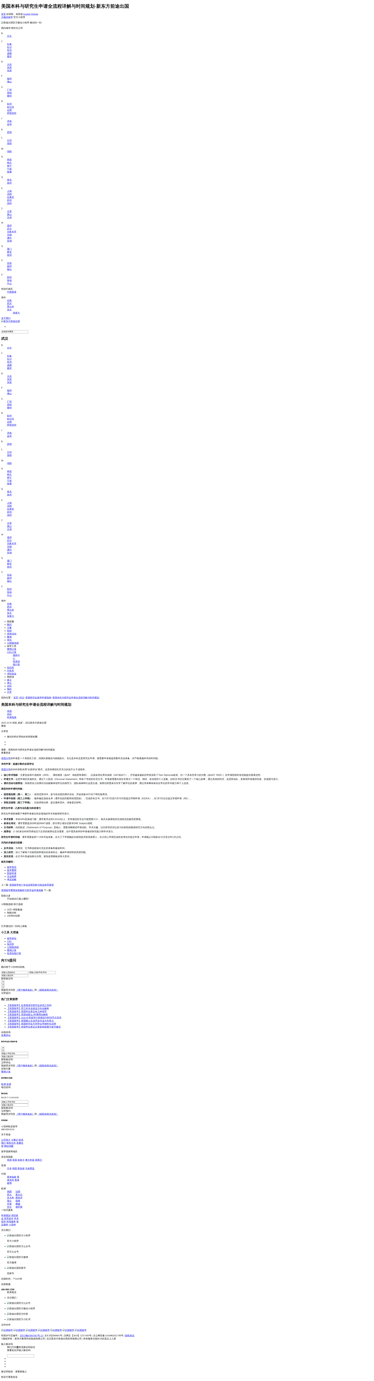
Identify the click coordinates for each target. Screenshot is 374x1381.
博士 (9, 683)
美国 (9, 711)
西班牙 (18, 1197)
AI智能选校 (13, 643)
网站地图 (8, 1146)
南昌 (9, 159)
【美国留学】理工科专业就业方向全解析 (28, 1008)
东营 (9, 70)
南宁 (9, 165)
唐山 (9, 214)
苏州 (9, 200)
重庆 (9, 56)
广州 (9, 90)
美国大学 (6, 758)
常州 (9, 50)
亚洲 (8, 1084)
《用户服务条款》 (25, 990)
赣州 (9, 96)
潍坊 (9, 238)
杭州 (9, 104)
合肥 (9, 110)
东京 (9, 309)
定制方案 (6, 1068)
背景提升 (8, 1218)
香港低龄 (11, 1177)
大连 (9, 64)
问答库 (10, 670)
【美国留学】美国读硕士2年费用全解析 (27, 1014)
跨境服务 (11, 1221)
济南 (9, 121)
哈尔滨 (10, 107)
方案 (9, 627)
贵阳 (9, 93)
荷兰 (9, 1194)
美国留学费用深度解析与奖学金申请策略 (22, 890)
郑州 (9, 277)
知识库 (10, 667)
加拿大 (16, 313)
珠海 (9, 280)
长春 (9, 44)
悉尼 (9, 303)
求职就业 (11, 674)
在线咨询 (6, 1032)
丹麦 (9, 1204)
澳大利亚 (29, 1160)
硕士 (9, 680)
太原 (9, 211)
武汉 (9, 228)
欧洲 (3, 1084)
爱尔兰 (18, 1194)
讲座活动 (11, 634)
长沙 (9, 47)
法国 (17, 1191)
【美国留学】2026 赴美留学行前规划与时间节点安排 (34, 1017)
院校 (9, 630)
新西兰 (38, 1160)
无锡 (9, 235)
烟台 (9, 269)
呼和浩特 (11, 113)
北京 (9, 36)
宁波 (9, 169)
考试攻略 (11, 879)
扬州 (9, 266)
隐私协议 (129, 1335)
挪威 (17, 1204)
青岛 (9, 180)
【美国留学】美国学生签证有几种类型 (27, 1011)
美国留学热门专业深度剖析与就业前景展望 (31, 885)
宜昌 (9, 263)
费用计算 (11, 649)
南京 (9, 162)
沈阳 (9, 194)
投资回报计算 (14, 953)
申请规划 (6, 1215)
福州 (9, 78)
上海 (9, 191)
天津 (9, 217)
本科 (9, 686)
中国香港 (11, 292)
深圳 (9, 203)
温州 (9, 225)
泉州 (9, 183)
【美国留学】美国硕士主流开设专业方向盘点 (30, 1020)
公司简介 (6, 1140)
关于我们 (6, 318)
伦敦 (9, 300)
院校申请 (11, 873)
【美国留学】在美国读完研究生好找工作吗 (29, 1005)
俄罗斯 (18, 1207)
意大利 (10, 1197)
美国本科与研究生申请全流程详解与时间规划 (75, 697)
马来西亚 (29, 1168)
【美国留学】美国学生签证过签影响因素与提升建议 (34, 1027)
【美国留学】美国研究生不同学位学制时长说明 (31, 1024)
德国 (9, 1191)
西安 (9, 252)
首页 (3, 14)
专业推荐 (11, 876)
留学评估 (11, 938)
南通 (9, 172)
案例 (9, 637)
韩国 (14, 1168)
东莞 (9, 67)
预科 (9, 689)
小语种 (12, 1224)
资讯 (9, 640)
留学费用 (11, 870)
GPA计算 (11, 652)
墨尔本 (10, 306)
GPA (9, 941)
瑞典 (17, 1201)
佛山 (9, 81)
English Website (30, 14)
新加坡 (21, 1168)
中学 (9, 692)
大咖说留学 (7, 17)
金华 (9, 124)
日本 (9, 1168)
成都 (9, 53)
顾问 (9, 624)
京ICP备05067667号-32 (31, 1335)
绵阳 (9, 151)
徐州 (9, 255)
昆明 (9, 132)
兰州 (9, 140)
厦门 (9, 249)
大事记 (14, 1140)
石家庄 (10, 197)
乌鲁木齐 (11, 231)
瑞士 (9, 1201)
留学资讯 (11, 867)
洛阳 (9, 143)
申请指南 (11, 717)
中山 (9, 283)
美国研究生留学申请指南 (38, 697)
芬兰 (9, 1207)
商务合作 (11, 1143)
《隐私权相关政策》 (47, 990)
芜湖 (9, 241)
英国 (14, 1160)
